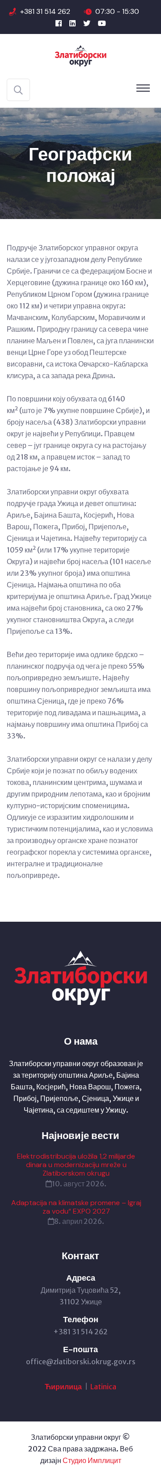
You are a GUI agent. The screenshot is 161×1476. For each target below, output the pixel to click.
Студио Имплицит (92, 1460)
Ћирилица (64, 1386)
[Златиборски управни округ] (81, 55)
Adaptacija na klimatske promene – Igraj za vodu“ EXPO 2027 (76, 1207)
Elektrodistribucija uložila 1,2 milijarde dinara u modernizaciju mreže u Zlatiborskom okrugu (76, 1164)
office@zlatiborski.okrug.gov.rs (81, 1361)
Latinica (103, 1386)
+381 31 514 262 (45, 11)
